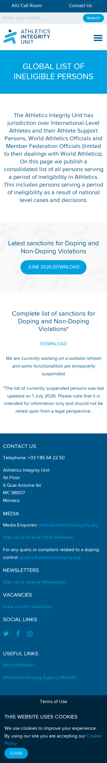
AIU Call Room (27, 6)
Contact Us (80, 6)
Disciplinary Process (25, 85)
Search (93, 18)
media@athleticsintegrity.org (68, 525)
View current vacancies (27, 607)
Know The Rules (20, 57)
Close (16, 753)
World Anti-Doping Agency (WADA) (39, 677)
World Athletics (19, 665)
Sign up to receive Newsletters (35, 582)
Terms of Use (53, 702)
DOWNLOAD (53, 344)
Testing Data (17, 127)
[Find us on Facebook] (17, 634)
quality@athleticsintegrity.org (50, 557)
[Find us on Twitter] (7, 634)
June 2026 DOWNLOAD (53, 267)
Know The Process (23, 71)
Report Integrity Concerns (33, 142)
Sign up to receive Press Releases (38, 537)
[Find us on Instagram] (29, 634)
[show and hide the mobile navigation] (98, 38)
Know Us (12, 114)
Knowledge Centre (24, 99)
